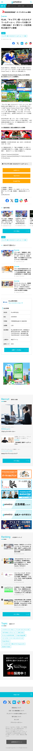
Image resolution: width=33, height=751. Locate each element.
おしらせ (16, 719)
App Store (16, 175)
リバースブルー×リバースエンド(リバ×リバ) (12, 638)
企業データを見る (16, 350)
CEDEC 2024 (20, 632)
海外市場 (4, 16)
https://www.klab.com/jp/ (15, 303)
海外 (25, 36)
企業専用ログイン (16, 742)
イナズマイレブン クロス (8, 629)
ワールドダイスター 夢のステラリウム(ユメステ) (13, 644)
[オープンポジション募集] (16, 11)
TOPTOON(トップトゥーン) (8, 632)
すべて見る (16, 231)
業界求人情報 (21, 6)
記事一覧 (3, 6)
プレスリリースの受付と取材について (17, 713)
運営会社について (16, 708)
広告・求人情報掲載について (16, 710)
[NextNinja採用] (16, 666)
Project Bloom (5, 641)
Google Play (16, 181)
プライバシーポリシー (16, 722)
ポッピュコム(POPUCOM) (8, 635)
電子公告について (16, 716)
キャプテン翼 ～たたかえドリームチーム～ (12, 36)
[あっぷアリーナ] (16, 374)
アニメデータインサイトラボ (22, 629)
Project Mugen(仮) (20, 635)
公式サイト (16, 170)
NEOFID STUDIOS (6, 646)
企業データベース (11, 6)
